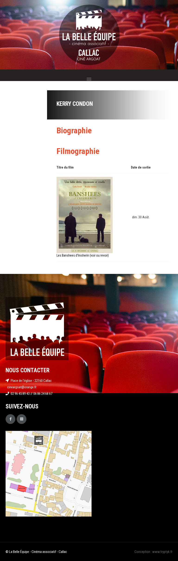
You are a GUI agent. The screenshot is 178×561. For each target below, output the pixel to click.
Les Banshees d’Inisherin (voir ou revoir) (83, 255)
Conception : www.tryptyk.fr (153, 552)
